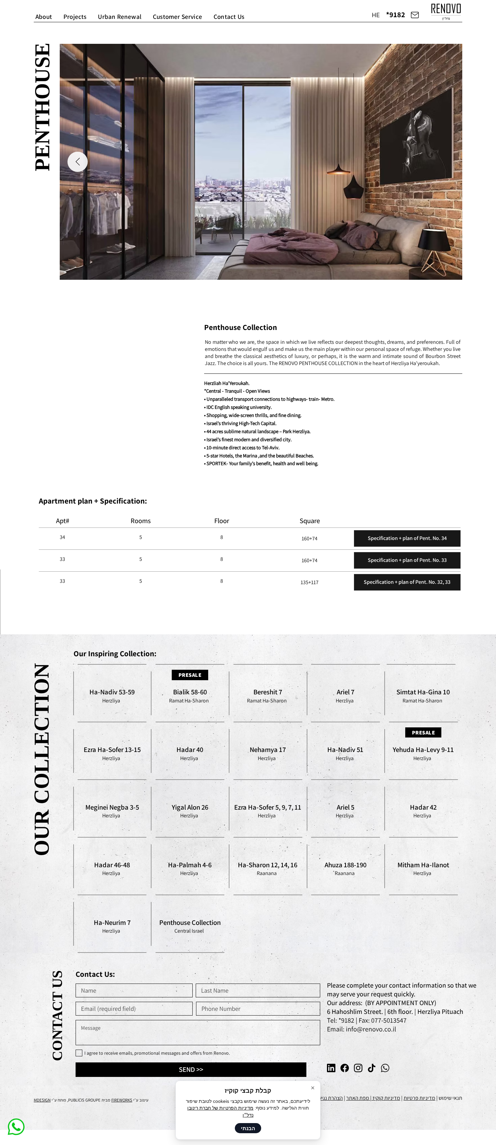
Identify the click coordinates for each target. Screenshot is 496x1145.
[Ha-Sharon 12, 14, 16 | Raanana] (267, 866)
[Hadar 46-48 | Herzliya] (112, 866)
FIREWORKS (121, 1100)
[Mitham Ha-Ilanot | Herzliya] (423, 866)
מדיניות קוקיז (386, 1098)
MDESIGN (42, 1100)
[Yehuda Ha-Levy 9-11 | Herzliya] (423, 750)
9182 (348, 1020)
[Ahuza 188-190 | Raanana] (345, 866)
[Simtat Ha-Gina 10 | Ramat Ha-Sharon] (423, 693)
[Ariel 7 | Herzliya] (345, 693)
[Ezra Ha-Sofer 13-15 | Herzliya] (112, 750)
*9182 (395, 14)
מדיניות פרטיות (419, 1098)
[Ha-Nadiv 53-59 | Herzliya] (112, 693)
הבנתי (248, 1128)
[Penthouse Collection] (189, 923)
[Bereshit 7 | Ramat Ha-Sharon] (267, 693)
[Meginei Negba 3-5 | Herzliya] (112, 808)
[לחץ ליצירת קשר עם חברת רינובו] (415, 14)
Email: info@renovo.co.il (361, 1029)
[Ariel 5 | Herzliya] (345, 808)
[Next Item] (77, 167)
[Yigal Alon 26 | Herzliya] (189, 808)
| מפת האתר (359, 1098)
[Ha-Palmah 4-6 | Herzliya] (189, 866)
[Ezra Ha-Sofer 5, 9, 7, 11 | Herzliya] (267, 808)
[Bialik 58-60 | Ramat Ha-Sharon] (189, 693)
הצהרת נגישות (328, 1098)
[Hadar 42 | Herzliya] (423, 808)
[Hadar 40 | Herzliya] (189, 750)
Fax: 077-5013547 (383, 1020)
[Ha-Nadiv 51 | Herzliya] (345, 750)
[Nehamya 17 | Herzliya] (267, 750)
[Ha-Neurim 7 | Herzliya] (112, 923)
